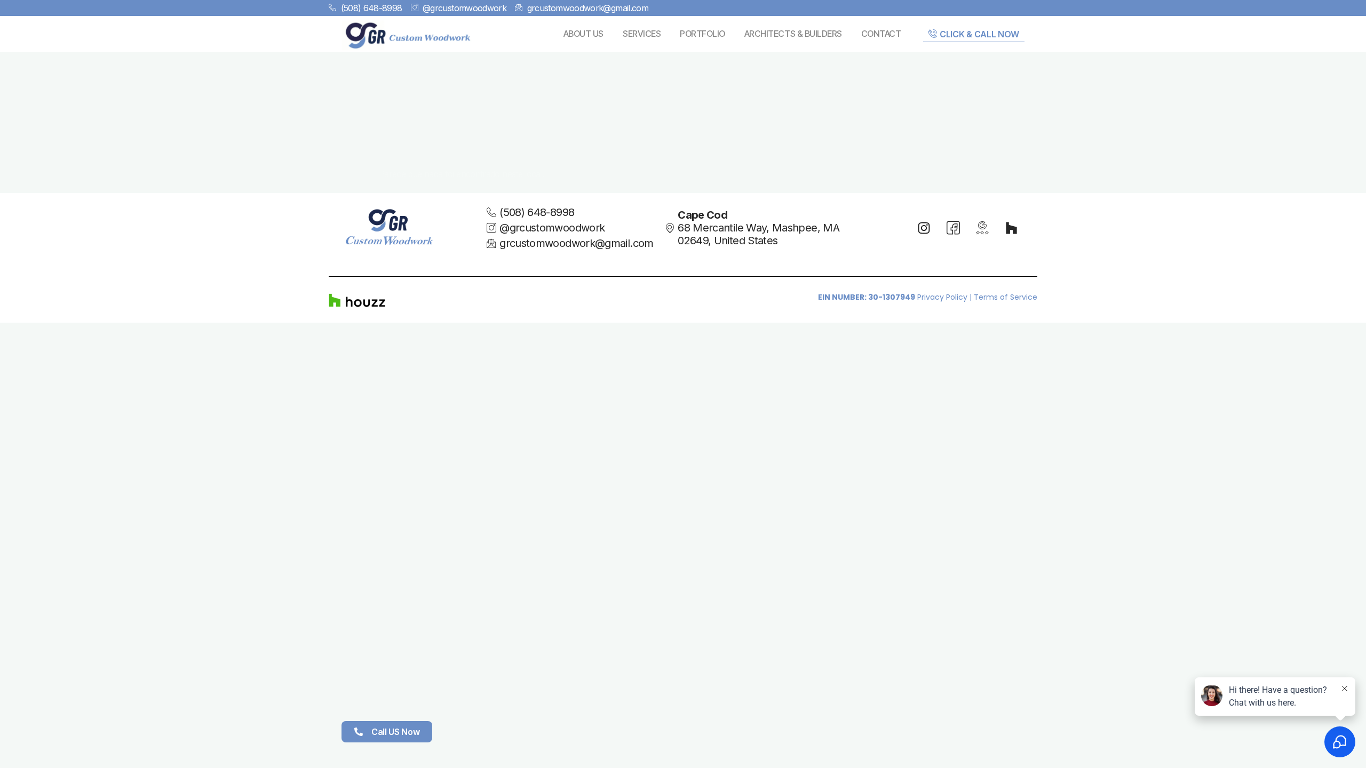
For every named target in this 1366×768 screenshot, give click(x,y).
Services (642, 33)
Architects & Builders (793, 33)
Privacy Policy (942, 297)
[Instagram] (924, 227)
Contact (881, 33)
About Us (583, 33)
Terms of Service (1005, 297)
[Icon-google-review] (982, 227)
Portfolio (702, 33)
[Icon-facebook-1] (953, 227)
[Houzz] (1011, 227)
